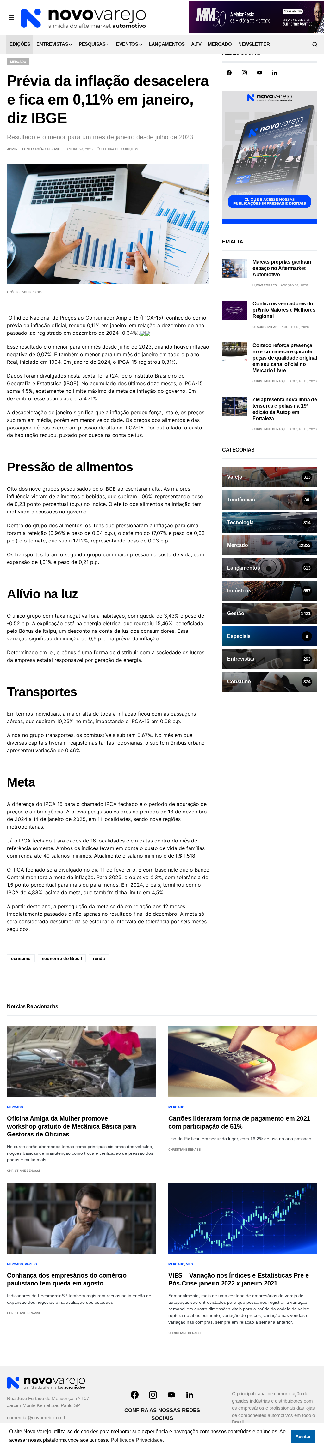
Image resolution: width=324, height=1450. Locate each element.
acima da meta (63, 892)
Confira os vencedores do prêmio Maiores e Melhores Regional (283, 310)
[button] (11, 17)
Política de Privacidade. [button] (137, 1440)
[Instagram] (244, 72)
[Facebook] (229, 72)
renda (99, 958)
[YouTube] (259, 72)
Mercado (18, 61)
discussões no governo (58, 511)
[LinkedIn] (275, 72)
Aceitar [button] (303, 1436)
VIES (189, 1264)
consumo (21, 958)
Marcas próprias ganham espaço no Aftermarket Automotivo (281, 268)
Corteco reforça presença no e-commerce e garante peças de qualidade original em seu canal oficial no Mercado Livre (284, 358)
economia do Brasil (62, 958)
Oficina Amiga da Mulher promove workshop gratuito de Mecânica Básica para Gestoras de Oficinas (71, 1126)
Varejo (31, 1264)
